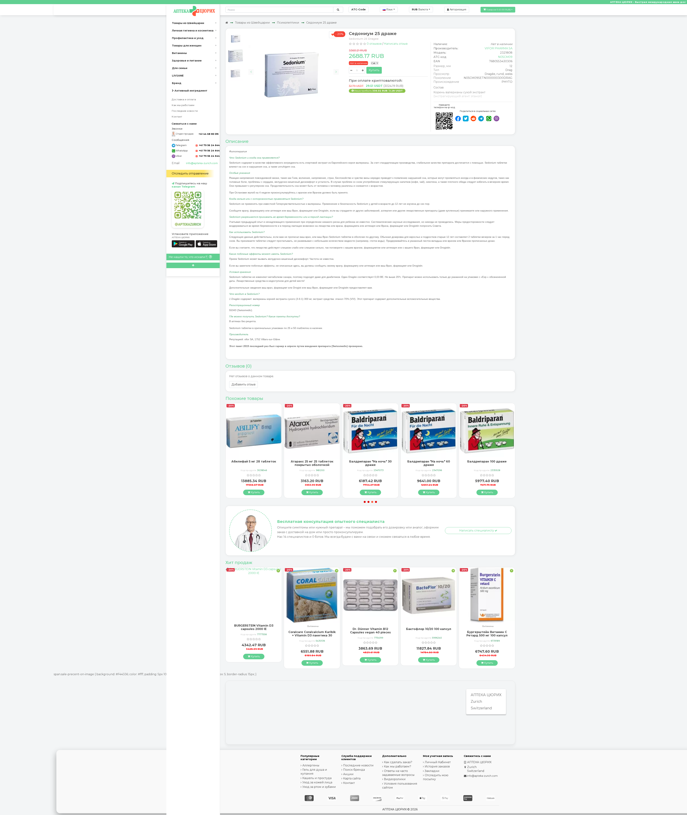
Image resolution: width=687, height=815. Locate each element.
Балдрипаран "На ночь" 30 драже (312, 463)
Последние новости (185, 111)
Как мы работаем (183, 105)
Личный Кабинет (438, 762)
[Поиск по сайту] (338, 9)
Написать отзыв (396, 43)
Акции (348, 774)
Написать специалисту (477, 530)
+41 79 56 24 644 (209, 145)
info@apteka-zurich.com (202, 163)
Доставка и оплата (184, 99)
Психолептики (288, 22)
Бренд (176, 83)
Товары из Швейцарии (188, 23)
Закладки (432, 771)
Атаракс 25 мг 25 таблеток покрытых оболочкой (253, 463)
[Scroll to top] (193, 265)
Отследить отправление (190, 173)
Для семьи (179, 68)
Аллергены (310, 765)
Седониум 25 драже (321, 22)
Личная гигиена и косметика (192, 30)
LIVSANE (178, 75)
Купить (374, 70)
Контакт (177, 116)
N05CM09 (505, 57)
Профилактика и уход (188, 38)
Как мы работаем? (397, 766)
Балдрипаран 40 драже (487, 461)
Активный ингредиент (190, 90)
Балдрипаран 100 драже (428, 461)
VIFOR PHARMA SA (498, 48)
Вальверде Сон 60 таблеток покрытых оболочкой (487, 633)
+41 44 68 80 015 (208, 134)
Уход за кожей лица (317, 782)
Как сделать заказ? (398, 762)
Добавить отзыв (243, 384)
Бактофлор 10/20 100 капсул (370, 629)
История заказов (437, 766)
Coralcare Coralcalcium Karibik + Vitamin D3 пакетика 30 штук (253, 635)
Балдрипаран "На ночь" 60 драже (370, 463)
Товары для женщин (186, 45)
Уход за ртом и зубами (319, 787)
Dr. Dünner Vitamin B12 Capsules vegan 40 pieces (312, 630)
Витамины (179, 53)
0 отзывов (374, 43)
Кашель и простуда (317, 778)
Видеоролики (395, 779)
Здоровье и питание (187, 60)
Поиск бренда (354, 769)
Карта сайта (351, 778)
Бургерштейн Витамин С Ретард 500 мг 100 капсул (428, 633)
